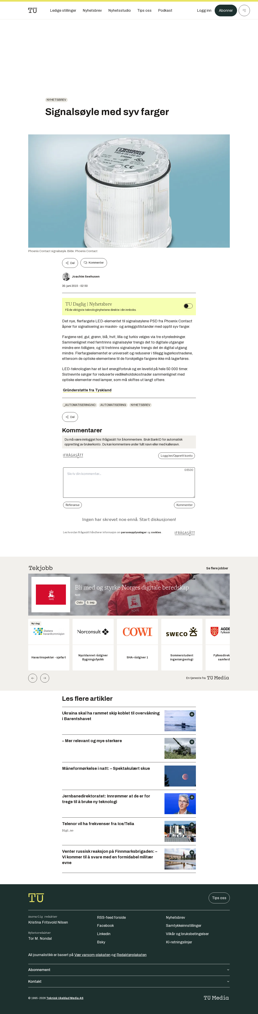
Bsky (101, 942)
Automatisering (113, 404)
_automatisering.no (80, 404)
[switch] (188, 306)
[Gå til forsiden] (32, 10)
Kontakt (35, 981)
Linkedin (103, 934)
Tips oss (219, 898)
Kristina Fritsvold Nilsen (48, 922)
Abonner (226, 10)
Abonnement (39, 970)
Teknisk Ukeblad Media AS (64, 998)
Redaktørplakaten (132, 955)
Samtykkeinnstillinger (183, 926)
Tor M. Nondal (40, 938)
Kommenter (96, 262)
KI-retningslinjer (179, 942)
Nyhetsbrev (56, 99)
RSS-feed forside (111, 918)
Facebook (105, 926)
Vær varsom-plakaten (92, 955)
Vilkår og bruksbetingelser (187, 934)
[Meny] (244, 10)
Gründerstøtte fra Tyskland (87, 390)
